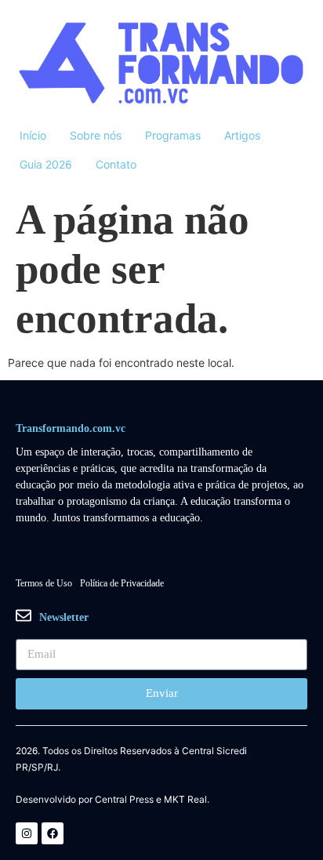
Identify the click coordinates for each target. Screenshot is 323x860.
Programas (173, 135)
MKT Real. (186, 799)
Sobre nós (96, 135)
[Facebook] (53, 833)
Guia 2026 (46, 164)
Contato (116, 164)
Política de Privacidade (122, 583)
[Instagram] (27, 833)
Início (33, 135)
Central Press (124, 799)
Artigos (242, 135)
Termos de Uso (44, 583)
